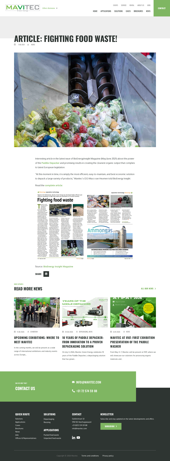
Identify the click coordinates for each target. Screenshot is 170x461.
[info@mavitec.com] (73, 382)
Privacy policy (108, 456)
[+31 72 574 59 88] (73, 390)
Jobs (148, 5)
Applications (106, 11)
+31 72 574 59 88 (86, 391)
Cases (128, 11)
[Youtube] (78, 437)
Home (95, 11)
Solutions (118, 11)
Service (123, 5)
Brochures (138, 11)
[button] (50, 8)
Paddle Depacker (50, 163)
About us (140, 5)
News (148, 11)
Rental (132, 5)
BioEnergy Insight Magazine (58, 266)
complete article (53, 185)
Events (115, 5)
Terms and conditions (90, 456)
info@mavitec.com (88, 382)
